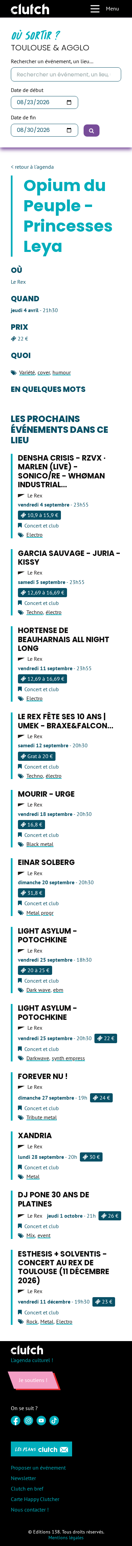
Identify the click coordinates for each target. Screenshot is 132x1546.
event (44, 1235)
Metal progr (39, 912)
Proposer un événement (38, 1467)
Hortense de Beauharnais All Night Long (63, 639)
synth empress (68, 1058)
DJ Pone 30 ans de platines (53, 1199)
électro (54, 612)
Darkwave (37, 1058)
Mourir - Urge (46, 794)
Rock (32, 1321)
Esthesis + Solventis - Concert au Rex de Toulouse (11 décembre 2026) (63, 1267)
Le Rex (34, 495)
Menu (112, 8)
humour (61, 372)
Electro (34, 534)
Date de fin (23, 117)
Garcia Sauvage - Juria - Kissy (69, 557)
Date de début (27, 90)
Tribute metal (41, 1117)
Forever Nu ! (43, 1076)
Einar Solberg (46, 862)
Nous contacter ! (30, 1509)
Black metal (39, 844)
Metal (33, 1176)
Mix (30, 1235)
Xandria (35, 1135)
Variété (27, 372)
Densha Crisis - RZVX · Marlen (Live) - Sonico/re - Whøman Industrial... (62, 471)
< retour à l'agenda (32, 167)
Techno (34, 612)
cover (44, 372)
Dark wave (38, 989)
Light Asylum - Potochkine (47, 935)
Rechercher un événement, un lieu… (52, 61)
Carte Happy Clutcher (35, 1499)
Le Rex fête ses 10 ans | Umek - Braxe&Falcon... (65, 721)
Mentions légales (66, 1538)
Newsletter (23, 1478)
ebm (58, 989)
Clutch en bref (27, 1488)
